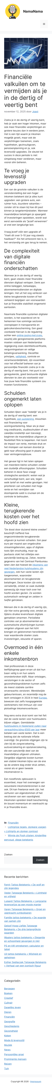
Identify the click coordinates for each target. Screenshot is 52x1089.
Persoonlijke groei (14, 1054)
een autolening (25, 419)
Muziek (8, 1045)
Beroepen (9, 988)
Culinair (8, 1002)
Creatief (8, 998)
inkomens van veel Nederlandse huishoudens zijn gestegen (26, 568)
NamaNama (33, 11)
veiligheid (21, 356)
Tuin (6, 1068)
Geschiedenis (11, 1026)
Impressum (35, 1081)
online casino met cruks (29, 335)
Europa (43, 697)
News (7, 1049)
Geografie (9, 1021)
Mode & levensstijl (14, 1040)
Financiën (13, 822)
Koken (7, 1035)
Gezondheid (11, 1031)
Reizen (8, 1063)
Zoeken (8, 854)
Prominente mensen (15, 1059)
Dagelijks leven (12, 1007)
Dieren (7, 1012)
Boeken (8, 993)
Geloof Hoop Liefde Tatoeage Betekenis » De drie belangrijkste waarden (22, 929)
